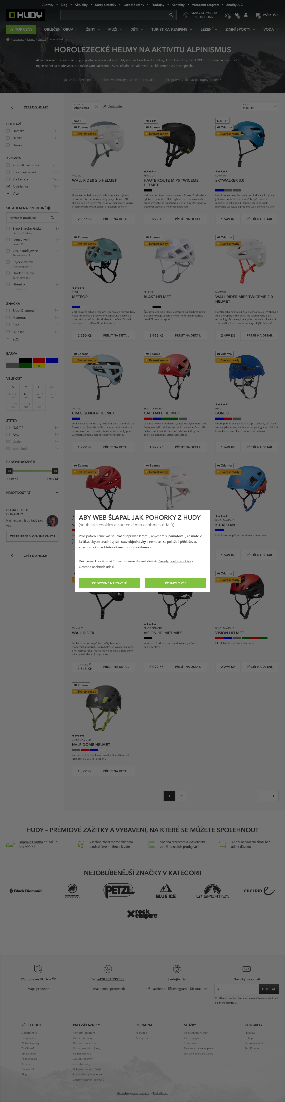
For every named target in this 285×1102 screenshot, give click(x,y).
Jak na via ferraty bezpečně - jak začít (128, 80)
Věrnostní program (205, 4)
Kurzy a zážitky (105, 4)
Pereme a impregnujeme (198, 1048)
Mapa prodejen (38, 989)
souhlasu (231, 1003)
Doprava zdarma (31, 842)
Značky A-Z (234, 4)
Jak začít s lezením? (77, 80)
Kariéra (25, 1064)
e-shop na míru (140, 1093)
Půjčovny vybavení (194, 1038)
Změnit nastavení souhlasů (88, 1080)
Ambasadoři (28, 1054)
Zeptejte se (142, 1038)
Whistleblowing (30, 1043)
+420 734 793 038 (110, 979)
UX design (123, 1093)
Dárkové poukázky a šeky (198, 1054)
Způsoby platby (82, 1064)
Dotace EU (27, 1069)
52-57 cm (39, 396)
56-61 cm (26, 405)
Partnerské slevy (82, 1038)
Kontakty (178, 4)
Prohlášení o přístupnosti (87, 1074)
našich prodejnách (186, 846)
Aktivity (47, 4)
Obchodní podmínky (84, 1043)
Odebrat (96, 106)
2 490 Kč (81, 664)
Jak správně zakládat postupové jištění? (193, 80)
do (55, 471)
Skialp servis (191, 1043)
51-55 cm (26, 396)
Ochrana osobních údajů (96, 567)
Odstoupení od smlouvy (86, 1048)
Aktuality (81, 4)
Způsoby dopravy (83, 1059)
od (9, 471)
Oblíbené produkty (236, 15)
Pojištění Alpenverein (196, 1033)
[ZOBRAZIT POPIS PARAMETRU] (48, 208)
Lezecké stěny (134, 4)
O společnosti (29, 1033)
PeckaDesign (160, 1093)
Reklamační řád (82, 1054)
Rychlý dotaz (252, 1048)
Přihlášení (246, 15)
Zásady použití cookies (174, 561)
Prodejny (157, 4)
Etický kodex (28, 1038)
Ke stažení (142, 1033)
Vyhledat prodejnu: (23, 217)
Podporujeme (29, 1059)
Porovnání (227, 15)
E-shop (249, 1038)
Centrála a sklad (254, 1043)
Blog (64, 4)
